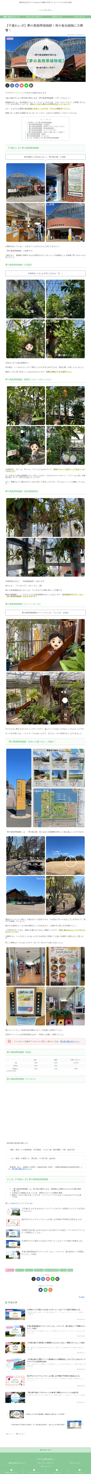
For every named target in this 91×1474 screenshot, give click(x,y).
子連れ (64, 1270)
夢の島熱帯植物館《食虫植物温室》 (42, 128)
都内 (71, 1270)
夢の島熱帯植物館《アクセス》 (38, 136)
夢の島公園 (39, 1270)
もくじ (42, 119)
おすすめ (20, 1270)
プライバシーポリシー (45, 1463)
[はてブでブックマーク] (17, 85)
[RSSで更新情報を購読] (50, 1290)
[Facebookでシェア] (12, 85)
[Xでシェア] (7, 85)
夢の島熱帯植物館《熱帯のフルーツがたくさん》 (47, 126)
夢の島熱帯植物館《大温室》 (39, 124)
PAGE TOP (46, 1450)
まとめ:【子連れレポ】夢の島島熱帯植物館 (43, 138)
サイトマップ (45, 1466)
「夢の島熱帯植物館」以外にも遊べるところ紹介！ (46, 132)
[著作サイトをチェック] (41, 1290)
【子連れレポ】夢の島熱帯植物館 (39, 122)
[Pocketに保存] (22, 85)
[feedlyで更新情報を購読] (45, 1290)
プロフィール (75, 1463)
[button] (31, 85)
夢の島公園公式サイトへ (70, 1041)
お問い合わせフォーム (16, 1463)
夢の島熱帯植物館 (52, 1270)
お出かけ (11, 1270)
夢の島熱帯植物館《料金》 (37, 134)
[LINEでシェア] (26, 85)
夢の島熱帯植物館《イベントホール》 (43, 130)
